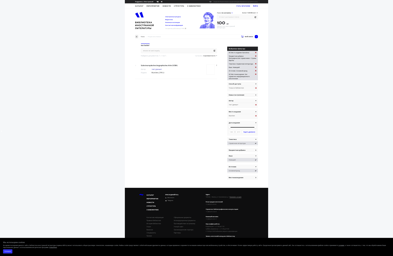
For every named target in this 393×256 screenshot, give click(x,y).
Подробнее (53, 247)
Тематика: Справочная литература (241, 64)
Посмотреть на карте (235, 197)
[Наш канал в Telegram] (161, 1)
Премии (149, 236)
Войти (255, 6)
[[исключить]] (256, 88)
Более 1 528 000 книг (249, 13)
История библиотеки (154, 224)
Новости (167, 6)
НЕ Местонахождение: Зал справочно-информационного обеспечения (239, 76)
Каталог (139, 6)
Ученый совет (178, 227)
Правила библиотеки (154, 220)
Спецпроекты (151, 233)
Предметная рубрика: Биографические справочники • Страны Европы (242, 58)
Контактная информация (174, 25)
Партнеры (177, 233)
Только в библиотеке (236, 88)
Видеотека (169, 19)
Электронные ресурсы (173, 17)
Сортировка (199, 56)
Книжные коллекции (172, 22)
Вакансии (150, 230)
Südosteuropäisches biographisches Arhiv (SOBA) (159, 65)
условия (341, 245)
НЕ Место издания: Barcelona (239, 53)
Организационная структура (183, 230)
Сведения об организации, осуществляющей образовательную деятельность (235, 2)
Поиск (143, 37)
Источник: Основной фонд (238, 71)
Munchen (232, 116)
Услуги (149, 227)
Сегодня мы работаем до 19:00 (174, 28)
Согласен (8, 251)
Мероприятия (152, 6)
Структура (179, 6)
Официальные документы (182, 217)
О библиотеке (194, 6)
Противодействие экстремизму (184, 224)
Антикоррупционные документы (184, 220)
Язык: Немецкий (234, 67)
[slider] (230, 127)
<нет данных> (156, 69)
